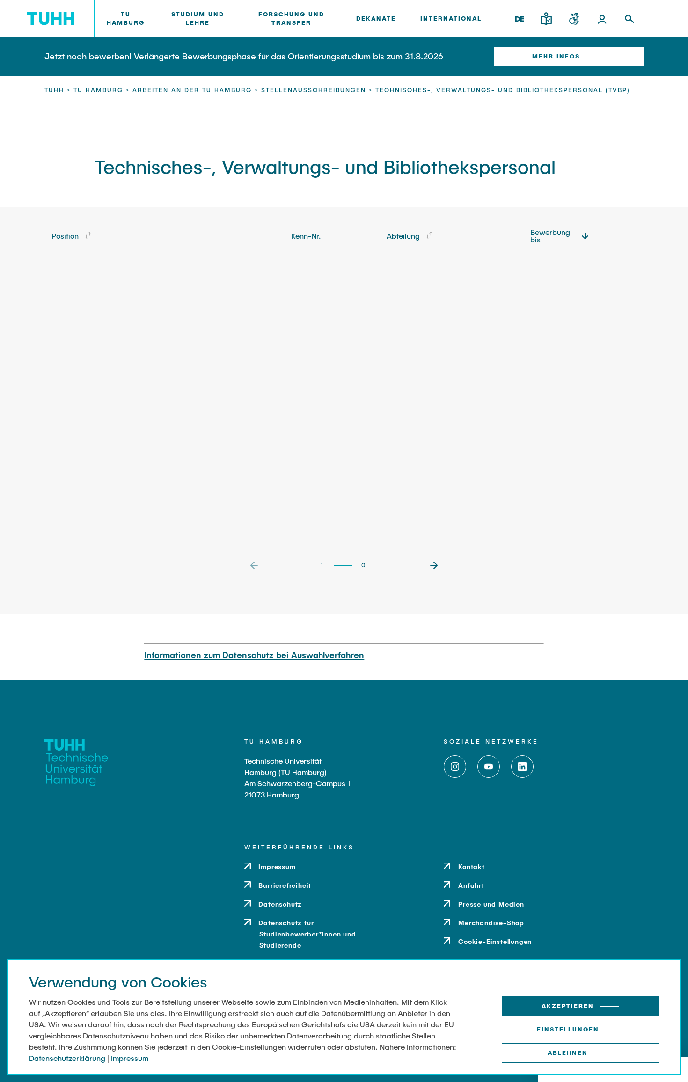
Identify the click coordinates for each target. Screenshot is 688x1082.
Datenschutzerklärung (67, 1057)
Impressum (129, 1057)
